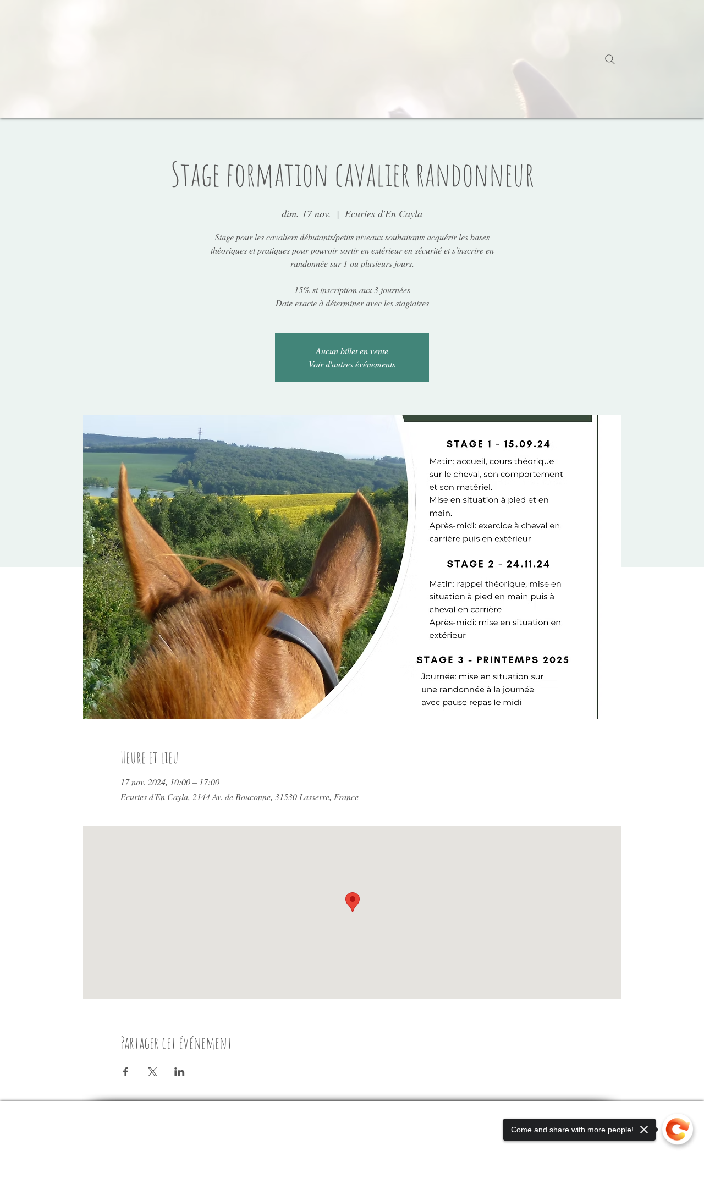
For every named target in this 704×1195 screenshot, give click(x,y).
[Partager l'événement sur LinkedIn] (179, 1071)
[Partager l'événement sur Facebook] (125, 1071)
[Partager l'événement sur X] (152, 1071)
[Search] (610, 59)
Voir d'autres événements (352, 364)
